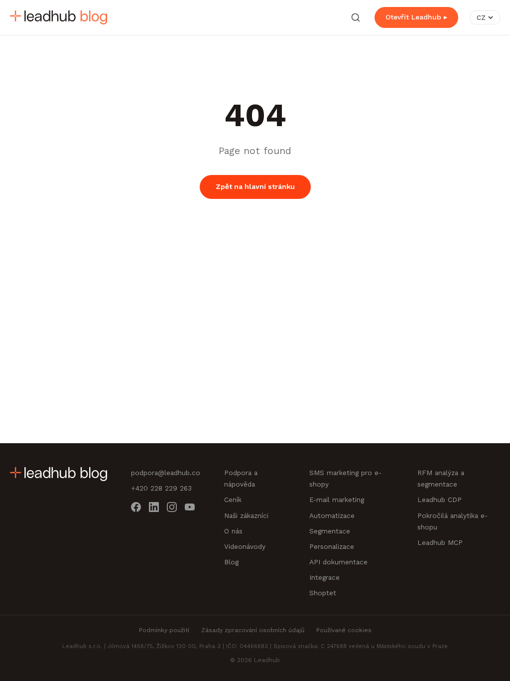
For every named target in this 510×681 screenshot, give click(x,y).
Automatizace (332, 515)
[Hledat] (356, 17)
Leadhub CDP (439, 500)
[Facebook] (136, 508)
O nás (233, 531)
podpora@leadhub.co (165, 473)
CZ (481, 17)
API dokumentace (338, 562)
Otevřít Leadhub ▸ (416, 17)
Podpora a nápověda (240, 478)
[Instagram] (172, 508)
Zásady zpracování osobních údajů (252, 630)
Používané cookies (344, 630)
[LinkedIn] (154, 508)
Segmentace (329, 531)
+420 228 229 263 (161, 488)
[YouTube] (190, 508)
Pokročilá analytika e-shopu (452, 521)
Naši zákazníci (246, 515)
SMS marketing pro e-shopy (345, 478)
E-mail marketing (336, 500)
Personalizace (331, 546)
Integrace (324, 577)
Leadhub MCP (440, 542)
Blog (231, 562)
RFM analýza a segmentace (440, 478)
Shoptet (322, 593)
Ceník (233, 500)
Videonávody (244, 546)
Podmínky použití (164, 630)
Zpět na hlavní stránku (255, 186)
